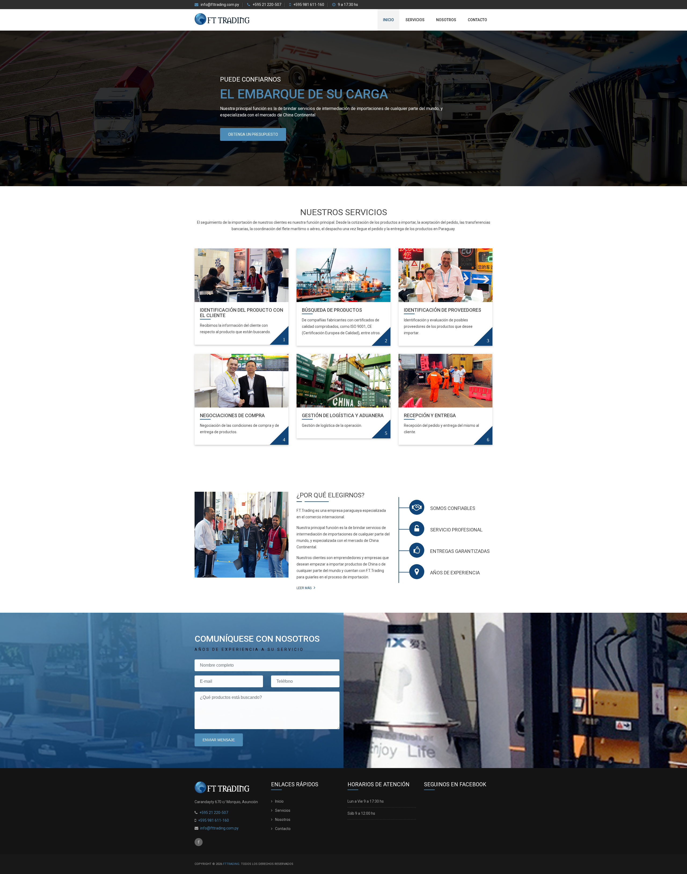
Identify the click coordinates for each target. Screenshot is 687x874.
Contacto (477, 20)
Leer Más (304, 588)
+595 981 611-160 (308, 5)
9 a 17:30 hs (347, 5)
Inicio (388, 20)
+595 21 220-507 (266, 5)
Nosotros (446, 20)
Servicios (415, 20)
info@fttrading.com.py (220, 5)
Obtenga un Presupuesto (253, 134)
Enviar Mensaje (219, 740)
